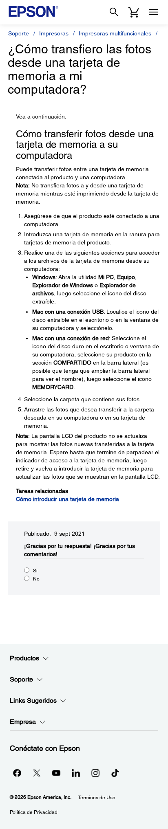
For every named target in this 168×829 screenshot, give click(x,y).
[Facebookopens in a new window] (17, 772)
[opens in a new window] (115, 772)
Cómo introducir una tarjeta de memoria (67, 499)
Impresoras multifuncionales (115, 33)
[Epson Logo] (33, 11)
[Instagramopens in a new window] (95, 772)
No (36, 579)
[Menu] (153, 12)
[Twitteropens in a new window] (36, 772)
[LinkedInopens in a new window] (76, 772)
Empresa (23, 722)
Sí (35, 571)
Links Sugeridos (33, 700)
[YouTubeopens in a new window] (56, 772)
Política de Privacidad (33, 812)
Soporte (18, 33)
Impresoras (54, 33)
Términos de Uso (96, 797)
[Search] (114, 12)
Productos (24, 658)
